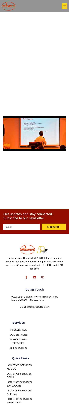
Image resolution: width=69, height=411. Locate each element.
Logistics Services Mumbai (19, 367)
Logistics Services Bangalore (19, 384)
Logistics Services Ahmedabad (19, 401)
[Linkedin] (34, 277)
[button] (64, 6)
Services (18, 322)
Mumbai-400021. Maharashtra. (27, 300)
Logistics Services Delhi (19, 375)
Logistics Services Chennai (19, 392)
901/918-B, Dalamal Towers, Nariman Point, (34, 296)
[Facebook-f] (26, 277)
